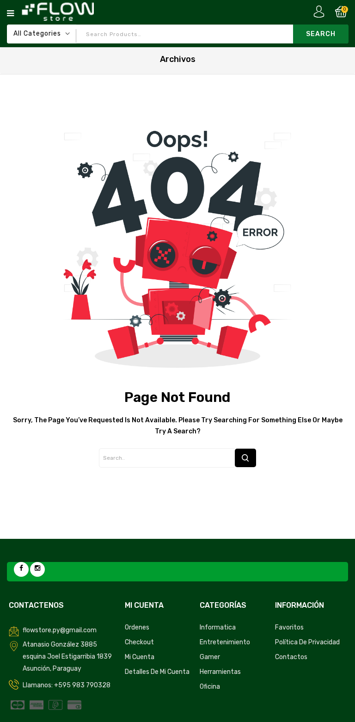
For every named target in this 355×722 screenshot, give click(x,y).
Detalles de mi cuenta (157, 672)
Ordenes (137, 627)
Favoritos (289, 627)
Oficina (210, 687)
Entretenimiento (225, 642)
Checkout (139, 642)
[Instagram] (37, 569)
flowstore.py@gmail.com (60, 630)
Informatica (218, 627)
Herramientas (220, 672)
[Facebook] (21, 569)
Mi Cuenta (139, 657)
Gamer (210, 657)
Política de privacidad (307, 642)
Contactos (291, 657)
